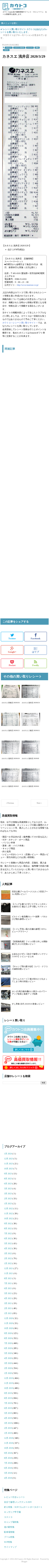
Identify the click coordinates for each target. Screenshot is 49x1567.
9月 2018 (8, 1453)
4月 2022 (8, 1248)
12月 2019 (8, 1378)
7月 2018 (8, 1463)
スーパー (30, 47)
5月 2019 (8, 1413)
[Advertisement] (24, 460)
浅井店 (6, 50)
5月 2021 (8, 1293)
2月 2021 (8, 1308)
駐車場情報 (9, 1532)
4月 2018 (8, 1478)
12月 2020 (8, 1318)
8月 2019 (8, 1398)
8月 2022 (8, 1228)
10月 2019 (8, 1388)
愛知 (37, 47)
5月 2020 (8, 1353)
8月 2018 (8, 1458)
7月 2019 (8, 1403)
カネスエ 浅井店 (19, 47)
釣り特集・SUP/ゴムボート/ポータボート (23, 1507)
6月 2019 (8, 1408)
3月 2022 (8, 1253)
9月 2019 (8, 1393)
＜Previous (10, 803)
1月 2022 (8, 1263)
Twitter (12, 638)
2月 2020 (8, 1368)
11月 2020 (8, 1323)
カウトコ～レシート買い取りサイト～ (20, 323)
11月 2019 (8, 1383)
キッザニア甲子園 (12, 1512)
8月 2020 (8, 1338)
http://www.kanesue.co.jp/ (28, 285)
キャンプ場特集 (11, 1522)
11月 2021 (8, 1273)
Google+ (12, 652)
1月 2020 (8, 1373)
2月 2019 (8, 1428)
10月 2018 (8, 1448)
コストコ (8, 1517)
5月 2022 (8, 1243)
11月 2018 (8, 1443)
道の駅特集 (9, 1527)
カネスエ (8, 47)
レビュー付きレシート (14, 1497)
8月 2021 (8, 1278)
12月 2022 (8, 1208)
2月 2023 (8, 1198)
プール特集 (9, 1537)
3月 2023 (8, 1193)
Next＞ (39, 803)
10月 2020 (8, 1328)
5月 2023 (8, 1188)
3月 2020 (8, 1363)
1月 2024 (8, 1154)
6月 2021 (8, 1288)
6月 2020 (8, 1348)
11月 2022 (8, 1213)
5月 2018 (8, 1473)
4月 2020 (8, 1358)
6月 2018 (8, 1468)
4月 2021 (8, 1298)
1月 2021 (8, 1313)
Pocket (12, 665)
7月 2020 (8, 1343)
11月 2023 (8, 1163)
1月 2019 (8, 1433)
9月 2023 (8, 1173)
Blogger (24, 1562)
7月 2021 (8, 1283)
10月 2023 (8, 1168)
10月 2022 (8, 1218)
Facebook (35, 638)
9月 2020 (8, 1333)
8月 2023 (8, 1178)
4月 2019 (8, 1418)
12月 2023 (8, 1158)
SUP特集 (8, 1542)
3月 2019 (8, 1423)
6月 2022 (8, 1238)
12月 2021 (8, 1268)
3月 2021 (8, 1303)
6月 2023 (8, 1183)
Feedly (35, 665)
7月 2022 (8, 1233)
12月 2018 (8, 1438)
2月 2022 (8, 1258)
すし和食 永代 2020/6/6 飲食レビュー (28, 1004)
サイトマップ (10, 1547)
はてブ (35, 649)
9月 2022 (8, 1223)
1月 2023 (8, 1203)
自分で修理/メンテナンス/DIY (18, 1502)
